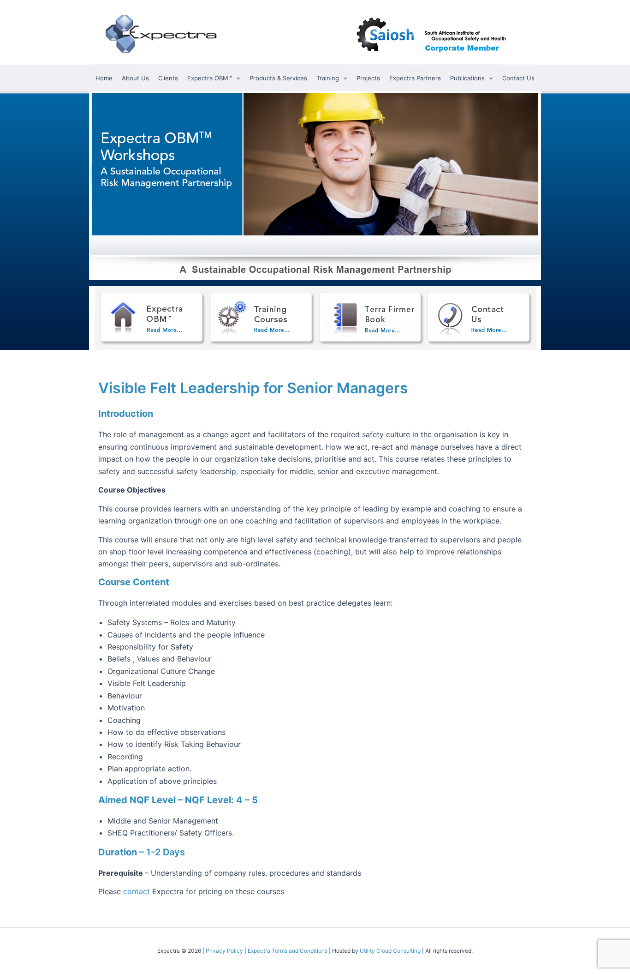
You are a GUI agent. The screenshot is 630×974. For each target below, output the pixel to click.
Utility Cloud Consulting (390, 950)
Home (104, 78)
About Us (135, 78)
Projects (368, 78)
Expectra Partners (415, 78)
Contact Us (518, 78)
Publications (467, 78)
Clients (168, 78)
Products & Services (278, 78)
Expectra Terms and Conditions (287, 950)
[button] (236, 78)
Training (327, 78)
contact (136, 891)
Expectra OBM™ (209, 78)
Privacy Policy (224, 950)
